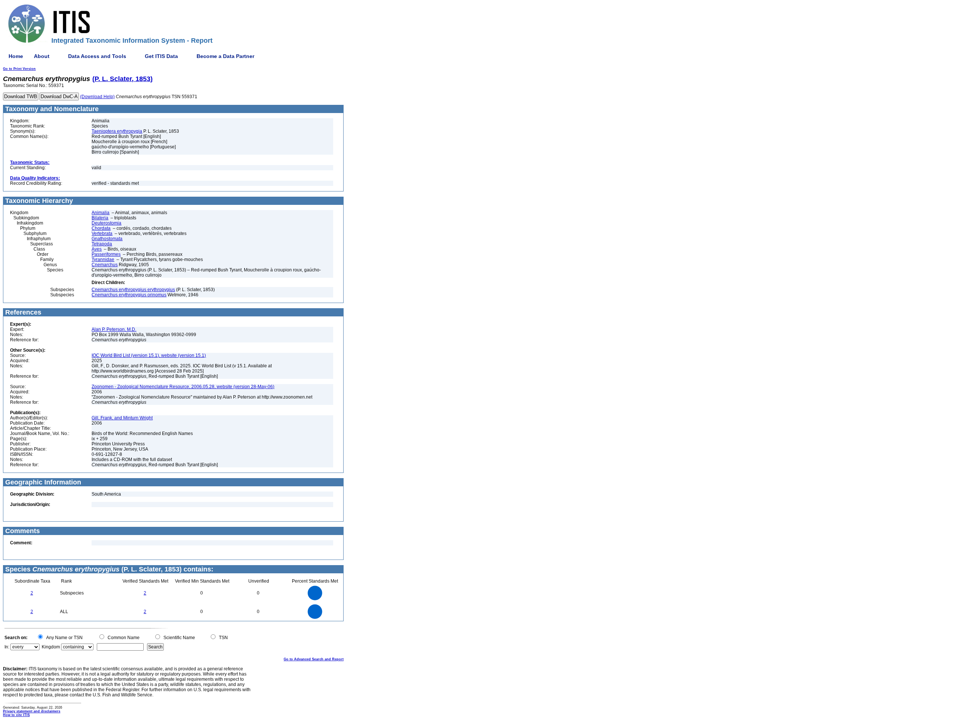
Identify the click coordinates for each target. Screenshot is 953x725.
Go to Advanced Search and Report (314, 659)
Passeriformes (106, 254)
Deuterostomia (106, 223)
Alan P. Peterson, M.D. (114, 329)
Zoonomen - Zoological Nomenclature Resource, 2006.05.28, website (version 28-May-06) (183, 386)
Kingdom (51, 647)
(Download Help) (97, 96)
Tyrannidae (103, 259)
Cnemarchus (105, 264)
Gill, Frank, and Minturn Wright (122, 417)
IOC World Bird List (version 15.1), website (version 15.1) (149, 355)
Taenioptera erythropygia (117, 131)
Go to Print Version (19, 69)
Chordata (101, 228)
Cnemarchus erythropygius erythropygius (133, 289)
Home (16, 56)
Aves (97, 249)
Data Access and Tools (97, 56)
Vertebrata (102, 233)
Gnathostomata (107, 238)
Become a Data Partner (225, 56)
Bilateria (100, 217)
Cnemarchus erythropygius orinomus (129, 294)
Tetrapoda (102, 243)
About (42, 56)
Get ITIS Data (161, 56)
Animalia (100, 212)
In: (6, 647)
